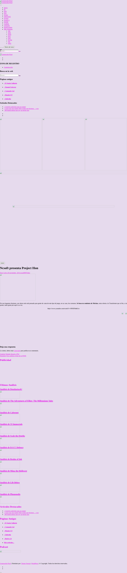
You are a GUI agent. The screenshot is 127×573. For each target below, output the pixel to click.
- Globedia (7, 99)
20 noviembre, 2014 (13, 273)
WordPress (34, 563)
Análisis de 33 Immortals (11, 424)
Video (28, 273)
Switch (6, 18)
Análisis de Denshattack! (11, 389)
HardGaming (8, 27)
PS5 (5, 13)
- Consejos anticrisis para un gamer (15, 107)
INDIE (6, 22)
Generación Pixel (5, 563)
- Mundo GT (8, 95)
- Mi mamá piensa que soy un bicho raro (16, 110)
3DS (9, 33)
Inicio (6, 8)
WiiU (9, 43)
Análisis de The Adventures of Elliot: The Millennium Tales (26, 401)
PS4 (5, 11)
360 (9, 31)
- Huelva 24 (8, 539)
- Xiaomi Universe (10, 87)
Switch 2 (7, 20)
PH (25, 273)
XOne (6, 15)
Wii (9, 42)
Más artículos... (9, 542)
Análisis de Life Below (10, 482)
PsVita (10, 40)
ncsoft (22, 273)
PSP (9, 38)
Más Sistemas (8, 29)
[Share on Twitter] (125, 314)
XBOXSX (7, 17)
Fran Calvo (3, 273)
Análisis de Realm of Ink (11, 459)
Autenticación (8, 67)
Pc (5, 9)
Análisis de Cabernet (9, 412)
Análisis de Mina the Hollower (13, 471)
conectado (17, 351)
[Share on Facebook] (121, 314)
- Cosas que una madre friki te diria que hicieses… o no (21, 108)
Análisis (6, 24)
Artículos (7, 25)
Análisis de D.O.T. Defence (11, 447)
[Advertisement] (63, 330)
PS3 (9, 36)
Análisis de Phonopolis (10, 494)
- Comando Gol (9, 91)
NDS (9, 34)
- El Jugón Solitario (10, 83)
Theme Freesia (25, 563)
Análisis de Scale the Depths (12, 436)
